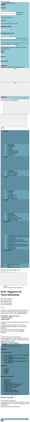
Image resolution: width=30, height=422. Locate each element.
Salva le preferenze (13, 343)
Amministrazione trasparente (11, 391)
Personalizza (4, 316)
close (2, 128)
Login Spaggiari (15, 44)
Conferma (9, 98)
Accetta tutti (6, 317)
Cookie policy (7, 379)
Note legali (7, 381)
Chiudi (2, 55)
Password (19, 14)
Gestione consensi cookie (10, 390)
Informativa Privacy (9, 382)
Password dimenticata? (7, 17)
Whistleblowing (8, 388)
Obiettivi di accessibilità (10, 387)
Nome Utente (20, 12)
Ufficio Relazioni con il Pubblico (12, 384)
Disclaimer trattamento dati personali (10, 406)
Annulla (3, 98)
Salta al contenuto (5, 1)
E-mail (18, 38)
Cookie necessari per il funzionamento (11, 337)
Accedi (3, 4)
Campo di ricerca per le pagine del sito (11, 270)
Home (5, 286)
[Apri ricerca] (16, 107)
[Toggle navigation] (14, 120)
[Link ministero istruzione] (8, 3)
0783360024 (9, 356)
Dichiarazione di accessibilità (11, 385)
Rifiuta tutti (14, 316)
